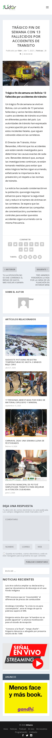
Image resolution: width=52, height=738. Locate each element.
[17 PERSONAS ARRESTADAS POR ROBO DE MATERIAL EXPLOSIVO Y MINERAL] (26, 383)
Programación (21, 732)
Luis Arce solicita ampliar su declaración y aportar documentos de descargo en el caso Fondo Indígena (26, 588)
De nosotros (41, 729)
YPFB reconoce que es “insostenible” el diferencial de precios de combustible (23, 598)
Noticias (39, 50)
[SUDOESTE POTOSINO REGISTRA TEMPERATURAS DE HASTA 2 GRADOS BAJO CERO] (26, 340)
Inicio (5, 729)
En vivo (31, 729)
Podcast (22, 729)
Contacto (33, 732)
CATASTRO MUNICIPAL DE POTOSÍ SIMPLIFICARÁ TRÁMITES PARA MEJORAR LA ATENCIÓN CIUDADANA (24, 487)
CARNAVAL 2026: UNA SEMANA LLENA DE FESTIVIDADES (24, 441)
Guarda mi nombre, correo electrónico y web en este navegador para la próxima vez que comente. (25, 554)
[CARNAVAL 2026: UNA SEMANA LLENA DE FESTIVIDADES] (26, 423)
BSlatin (29, 725)
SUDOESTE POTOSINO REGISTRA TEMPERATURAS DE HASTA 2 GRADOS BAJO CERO (23, 362)
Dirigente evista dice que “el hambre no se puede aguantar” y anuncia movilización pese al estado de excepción (25, 619)
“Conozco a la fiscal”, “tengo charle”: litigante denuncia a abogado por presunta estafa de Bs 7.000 (25, 631)
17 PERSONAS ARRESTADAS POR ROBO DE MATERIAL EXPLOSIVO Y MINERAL (25, 401)
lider (20, 50)
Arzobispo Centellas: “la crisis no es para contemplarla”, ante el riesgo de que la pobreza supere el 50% (24, 608)
